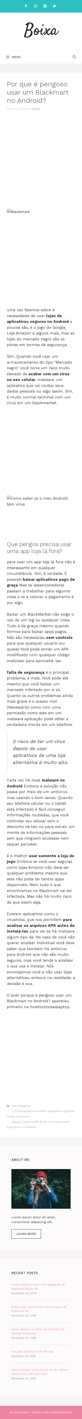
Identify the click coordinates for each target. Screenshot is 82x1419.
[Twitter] (54, 6)
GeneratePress (61, 1412)
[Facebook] (26, 6)
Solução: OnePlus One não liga (32, 1351)
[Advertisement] (41, 160)
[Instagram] (35, 6)
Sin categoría (21, 1106)
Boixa (41, 31)
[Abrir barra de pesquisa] (74, 57)
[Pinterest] (45, 6)
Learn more (26, 1234)
